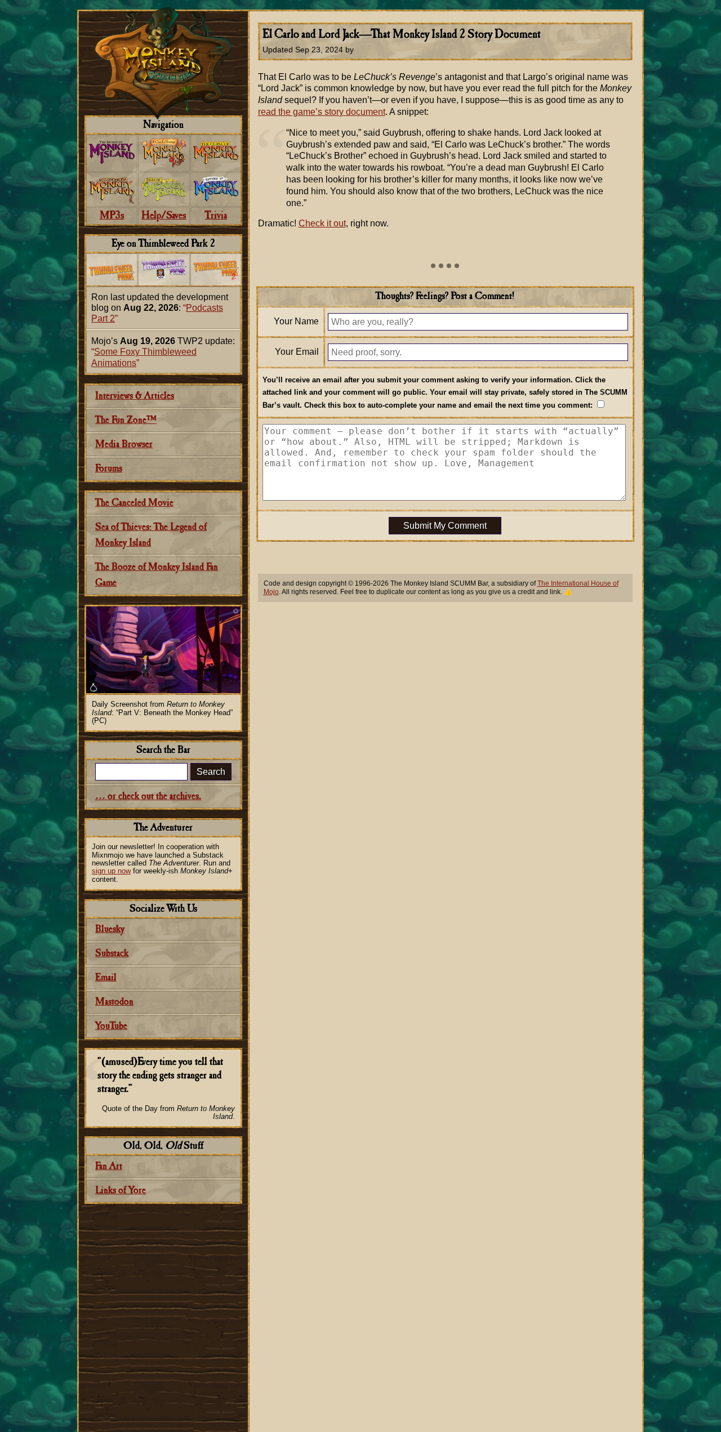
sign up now (111, 871)
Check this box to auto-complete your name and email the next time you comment (447, 405)
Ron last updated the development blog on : (159, 307)
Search (211, 772)
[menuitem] (111, 153)
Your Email (297, 351)
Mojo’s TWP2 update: (163, 351)
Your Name (296, 321)
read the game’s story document (321, 112)
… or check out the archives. (148, 796)
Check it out (322, 223)
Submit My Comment (445, 525)
